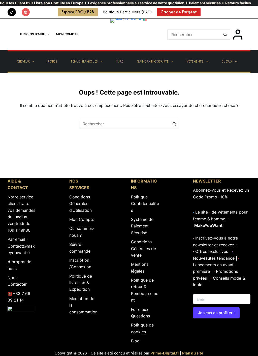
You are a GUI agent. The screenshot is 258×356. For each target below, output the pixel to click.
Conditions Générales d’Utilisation (80, 203)
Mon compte (67, 34)
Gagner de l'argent (178, 12)
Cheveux (23, 61)
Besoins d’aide (32, 34)
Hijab (119, 61)
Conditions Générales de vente (143, 248)
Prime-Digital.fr (164, 353)
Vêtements (195, 61)
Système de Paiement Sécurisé (142, 226)
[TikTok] (12, 12)
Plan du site (192, 353)
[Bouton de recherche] (225, 34)
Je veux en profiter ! (216, 312)
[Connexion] (238, 34)
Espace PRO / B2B (77, 12)
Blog (135, 340)
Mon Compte (81, 219)
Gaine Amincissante (153, 61)
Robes (52, 61)
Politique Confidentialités (145, 203)
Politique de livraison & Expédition (80, 283)
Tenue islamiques (84, 61)
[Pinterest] (26, 12)
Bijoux (227, 61)
